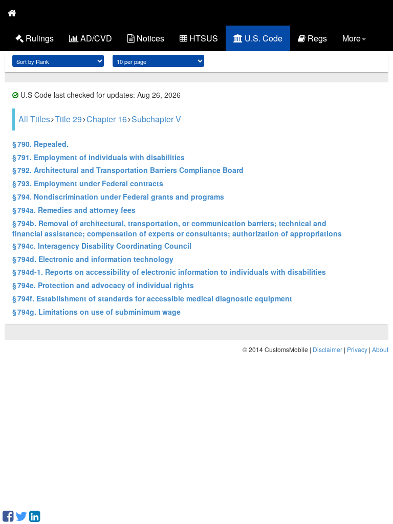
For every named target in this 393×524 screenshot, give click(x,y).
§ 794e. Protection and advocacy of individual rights (103, 285)
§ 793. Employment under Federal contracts (87, 183)
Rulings (39, 38)
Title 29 (68, 119)
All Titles (34, 119)
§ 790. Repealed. (40, 144)
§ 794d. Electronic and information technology (92, 259)
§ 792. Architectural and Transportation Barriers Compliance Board (128, 170)
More (351, 38)
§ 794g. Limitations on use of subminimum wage (96, 312)
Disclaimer (327, 349)
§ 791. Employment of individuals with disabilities (98, 157)
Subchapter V (156, 119)
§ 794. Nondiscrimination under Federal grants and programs (118, 196)
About (380, 349)
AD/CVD (95, 38)
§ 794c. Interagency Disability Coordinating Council (101, 246)
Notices (149, 38)
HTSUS (202, 38)
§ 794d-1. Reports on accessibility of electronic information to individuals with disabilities (169, 272)
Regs (316, 38)
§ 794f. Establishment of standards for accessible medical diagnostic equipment (152, 298)
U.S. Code (262, 38)
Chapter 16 (106, 119)
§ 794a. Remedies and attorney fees (74, 210)
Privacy (357, 349)
